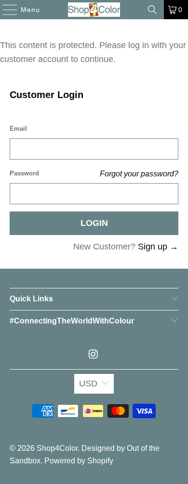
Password (24, 173)
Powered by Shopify (78, 461)
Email (18, 128)
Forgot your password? (139, 173)
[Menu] (5, 9)
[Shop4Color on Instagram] (93, 355)
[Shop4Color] (94, 9)
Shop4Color (57, 448)
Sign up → (158, 246)
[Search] (152, 9)
